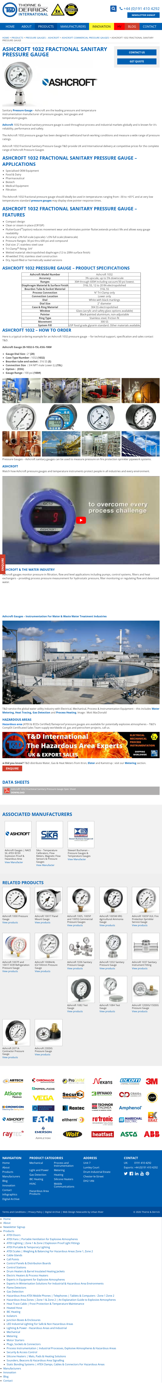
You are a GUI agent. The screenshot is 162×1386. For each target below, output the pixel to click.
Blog (132, 26)
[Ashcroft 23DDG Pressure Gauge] (48, 1032)
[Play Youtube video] (81, 520)
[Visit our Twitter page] (126, 1173)
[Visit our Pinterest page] (147, 1173)
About (26, 26)
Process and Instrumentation (64, 1164)
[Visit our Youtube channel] (142, 1173)
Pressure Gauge (22, 110)
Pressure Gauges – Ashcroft (42, 37)
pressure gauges (41, 200)
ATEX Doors (14, 1235)
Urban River (97, 1211)
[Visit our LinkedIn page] (136, 1173)
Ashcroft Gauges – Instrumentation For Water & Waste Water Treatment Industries (54, 616)
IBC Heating (36, 1179)
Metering (130, 763)
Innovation (101, 26)
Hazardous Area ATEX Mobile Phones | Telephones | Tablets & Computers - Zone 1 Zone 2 (60, 1295)
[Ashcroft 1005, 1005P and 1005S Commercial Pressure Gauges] (81, 900)
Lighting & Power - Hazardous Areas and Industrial (37, 1328)
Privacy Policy (35, 1211)
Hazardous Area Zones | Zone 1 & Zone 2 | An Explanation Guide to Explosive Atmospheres (61, 1300)
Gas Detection (41, 712)
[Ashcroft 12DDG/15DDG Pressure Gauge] (146, 989)
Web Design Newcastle (75, 1211)
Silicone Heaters (63, 1179)
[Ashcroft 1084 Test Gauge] (113, 989)
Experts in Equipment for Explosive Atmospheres (36, 1279)
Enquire (12, 768)
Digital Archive (10, 1199)
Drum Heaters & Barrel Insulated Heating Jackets (36, 1271)
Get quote (137, 61)
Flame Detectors (16, 1287)
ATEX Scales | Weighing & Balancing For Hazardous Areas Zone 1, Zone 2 (50, 1251)
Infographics (9, 1194)
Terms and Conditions (14, 1211)
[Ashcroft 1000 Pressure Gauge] (16, 900)
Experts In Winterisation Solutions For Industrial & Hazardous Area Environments (55, 1283)
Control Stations (16, 1267)
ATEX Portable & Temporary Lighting (28, 1247)
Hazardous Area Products (39, 1192)
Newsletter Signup (143, 15)
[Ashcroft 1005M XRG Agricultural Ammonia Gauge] (113, 900)
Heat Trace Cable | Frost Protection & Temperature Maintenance (45, 1303)
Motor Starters (15, 1340)
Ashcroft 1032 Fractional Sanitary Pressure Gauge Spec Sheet (43, 791)
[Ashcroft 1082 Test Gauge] (81, 989)
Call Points (13, 1259)
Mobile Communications (64, 1185)
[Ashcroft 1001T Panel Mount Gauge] (48, 900)
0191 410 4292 (142, 1163)
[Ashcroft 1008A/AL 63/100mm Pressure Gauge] (48, 946)
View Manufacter (14, 862)
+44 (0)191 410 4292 (142, 8)
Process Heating (66, 712)
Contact (149, 26)
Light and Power (39, 1170)
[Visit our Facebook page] (131, 1173)
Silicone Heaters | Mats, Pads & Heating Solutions (36, 1356)
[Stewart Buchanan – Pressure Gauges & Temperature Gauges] (81, 834)
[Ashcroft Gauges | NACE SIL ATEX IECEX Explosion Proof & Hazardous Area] (18, 834)
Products (46, 26)
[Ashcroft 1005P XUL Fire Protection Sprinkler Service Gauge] (146, 900)
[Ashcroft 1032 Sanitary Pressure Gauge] (113, 946)
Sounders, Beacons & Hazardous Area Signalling (35, 1360)
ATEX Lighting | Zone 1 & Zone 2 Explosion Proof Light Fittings (43, 1243)
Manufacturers (73, 26)
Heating (58, 1174)
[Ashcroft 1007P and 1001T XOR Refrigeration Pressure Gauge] (16, 946)
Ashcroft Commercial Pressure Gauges (85, 37)
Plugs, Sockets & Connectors (24, 1344)
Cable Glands (14, 1255)
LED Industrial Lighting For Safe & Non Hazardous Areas (40, 1324)
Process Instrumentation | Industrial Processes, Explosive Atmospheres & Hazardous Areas (61, 1348)
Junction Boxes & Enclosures (23, 1320)
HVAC (32, 1183)
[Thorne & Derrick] (40, 9)
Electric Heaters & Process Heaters (27, 1275)
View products (10, 922)
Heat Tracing (23, 712)
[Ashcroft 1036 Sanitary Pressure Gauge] (81, 946)
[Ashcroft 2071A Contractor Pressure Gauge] (16, 1032)
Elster (91, 763)
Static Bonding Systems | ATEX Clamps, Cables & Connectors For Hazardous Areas (56, 1364)
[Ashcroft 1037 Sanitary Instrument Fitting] (146, 946)
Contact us (137, 52)
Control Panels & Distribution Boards (29, 1263)
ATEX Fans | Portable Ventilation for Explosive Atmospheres (42, 1239)
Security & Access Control (22, 1352)
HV (119, 26)
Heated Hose (14, 1308)
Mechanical (36, 1163)
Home (10, 26)
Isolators (12, 1316)
